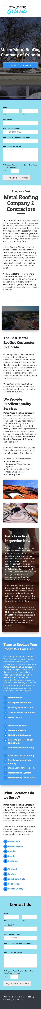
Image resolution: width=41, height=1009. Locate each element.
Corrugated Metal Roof (19, 702)
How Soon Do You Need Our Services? (18, 137)
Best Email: (8, 119)
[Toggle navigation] (5, 3)
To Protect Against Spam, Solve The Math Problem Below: (20, 166)
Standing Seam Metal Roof (21, 707)
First (4, 115)
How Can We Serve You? (13, 146)
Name (5, 107)
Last (23, 115)
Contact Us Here (20, 65)
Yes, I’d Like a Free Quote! (16, 178)
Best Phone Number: (12, 128)
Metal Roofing (15, 698)
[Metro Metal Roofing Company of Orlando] (17, 10)
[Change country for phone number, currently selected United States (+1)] (5, 132)
